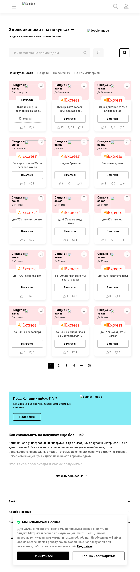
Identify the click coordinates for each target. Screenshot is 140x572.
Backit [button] (13, 501)
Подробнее (84, 546)
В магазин (70, 118)
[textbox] (49, 52)
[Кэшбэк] (32, 6)
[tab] (70, 501)
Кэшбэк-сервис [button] (20, 512)
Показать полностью (68, 476)
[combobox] (49, 52)
